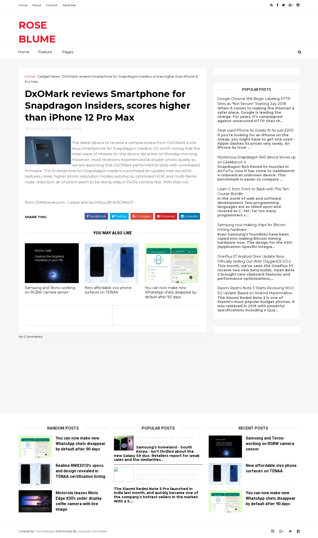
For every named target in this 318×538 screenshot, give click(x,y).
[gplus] (291, 5)
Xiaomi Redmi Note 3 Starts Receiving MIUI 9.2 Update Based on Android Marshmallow (255, 290)
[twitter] (283, 5)
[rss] (271, 5)
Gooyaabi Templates (92, 531)
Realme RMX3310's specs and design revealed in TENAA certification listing (80, 471)
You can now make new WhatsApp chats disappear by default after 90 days (171, 292)
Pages (67, 52)
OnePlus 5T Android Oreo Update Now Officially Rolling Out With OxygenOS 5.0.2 (254, 259)
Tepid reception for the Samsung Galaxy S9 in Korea (164, 440)
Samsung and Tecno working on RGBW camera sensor (50, 290)
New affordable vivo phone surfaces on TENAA (108, 290)
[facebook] (277, 5)
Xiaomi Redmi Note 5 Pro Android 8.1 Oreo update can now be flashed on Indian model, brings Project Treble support (168, 476)
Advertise (69, 5)
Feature (45, 52)
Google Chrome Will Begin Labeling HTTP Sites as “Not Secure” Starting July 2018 (253, 101)
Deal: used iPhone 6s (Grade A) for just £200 (255, 130)
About (36, 5)
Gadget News (49, 76)
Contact (52, 5)
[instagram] (298, 5)
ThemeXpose (44, 531)
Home (23, 5)
